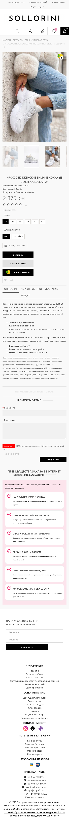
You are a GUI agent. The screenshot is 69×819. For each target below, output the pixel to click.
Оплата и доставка (16, 2)
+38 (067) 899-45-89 (36, 780)
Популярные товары (34, 714)
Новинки (34, 711)
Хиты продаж (35, 707)
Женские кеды (34, 750)
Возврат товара (58, 2)
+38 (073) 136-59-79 (36, 783)
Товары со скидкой (34, 704)
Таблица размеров (16, 245)
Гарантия (34, 670)
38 (20, 221)
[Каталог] (4, 31)
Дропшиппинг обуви (34, 697)
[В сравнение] (11, 280)
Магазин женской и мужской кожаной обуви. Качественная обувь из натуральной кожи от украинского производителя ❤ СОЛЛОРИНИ (35, 812)
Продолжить (53, 459)
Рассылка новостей (35, 684)
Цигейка (18, 236)
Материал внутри (12, 230)
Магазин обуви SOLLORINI (16, 40)
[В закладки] (5, 280)
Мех (6, 236)
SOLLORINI (24, 185)
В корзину (18, 255)
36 (5, 221)
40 (35, 221)
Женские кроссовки (34, 747)
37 (13, 221)
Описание (10, 288)
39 (27, 221)
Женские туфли (34, 754)
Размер (7, 215)
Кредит (25, 295)
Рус (32, 6)
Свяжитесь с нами (34, 797)
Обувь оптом (35, 701)
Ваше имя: (9, 407)
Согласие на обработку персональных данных (34, 680)
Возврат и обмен (34, 674)
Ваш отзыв (9, 420)
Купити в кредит (22, 272)
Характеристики (31, 288)
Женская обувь (40, 40)
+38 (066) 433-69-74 (36, 776)
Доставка (51, 288)
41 (42, 221)
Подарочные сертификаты (34, 717)
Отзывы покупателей (38, 2)
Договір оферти (34, 687)
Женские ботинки (34, 744)
